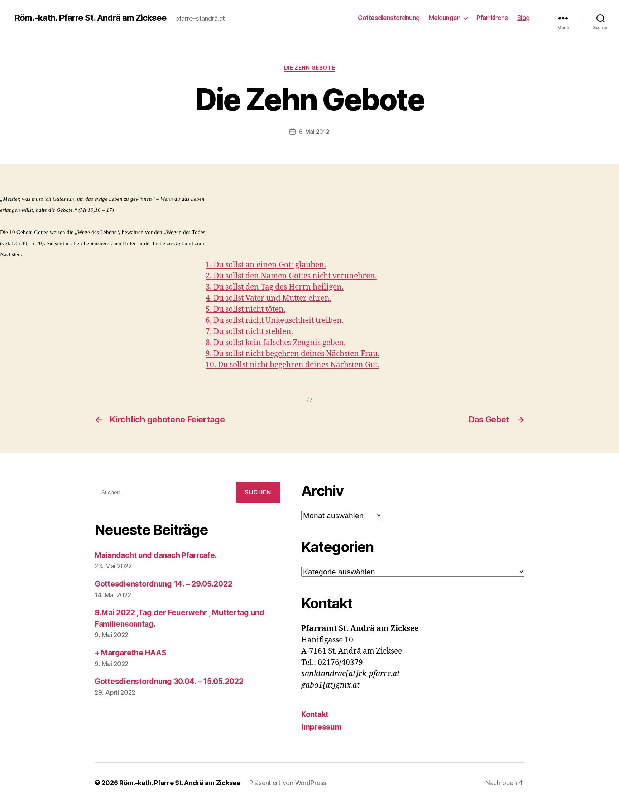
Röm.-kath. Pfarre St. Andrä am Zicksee (90, 18)
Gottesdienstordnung (389, 17)
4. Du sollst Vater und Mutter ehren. (268, 298)
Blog (523, 17)
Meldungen (445, 17)
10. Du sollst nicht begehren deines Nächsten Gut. (292, 365)
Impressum (321, 726)
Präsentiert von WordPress (287, 783)
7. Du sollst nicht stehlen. (249, 331)
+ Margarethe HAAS (130, 652)
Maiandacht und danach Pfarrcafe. (156, 555)
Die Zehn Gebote (309, 67)
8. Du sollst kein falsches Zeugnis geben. (276, 343)
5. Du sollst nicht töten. (245, 309)
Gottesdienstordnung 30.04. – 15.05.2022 (169, 681)
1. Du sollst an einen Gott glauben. (266, 265)
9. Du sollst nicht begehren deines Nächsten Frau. (292, 354)
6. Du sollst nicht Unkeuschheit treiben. (275, 320)
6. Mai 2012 (314, 131)
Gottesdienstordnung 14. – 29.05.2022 (163, 583)
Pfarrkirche (492, 17)
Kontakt (314, 714)
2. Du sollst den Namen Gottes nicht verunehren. (291, 276)
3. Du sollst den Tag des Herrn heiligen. (275, 287)
